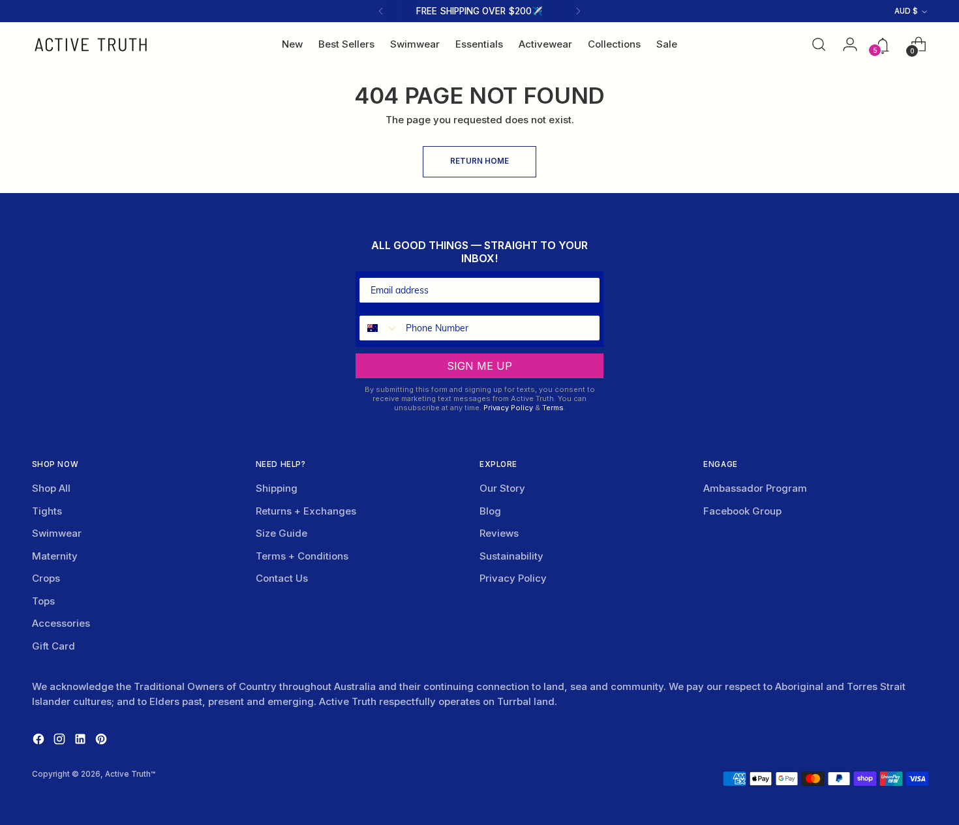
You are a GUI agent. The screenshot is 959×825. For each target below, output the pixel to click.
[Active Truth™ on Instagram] (60, 741)
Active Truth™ (130, 774)
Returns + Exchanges (306, 511)
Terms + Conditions (302, 556)
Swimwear (57, 533)
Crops (46, 578)
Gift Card (53, 646)
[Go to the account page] (846, 44)
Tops (43, 601)
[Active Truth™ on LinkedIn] (81, 741)
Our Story (502, 488)
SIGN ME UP (479, 365)
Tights (47, 511)
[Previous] (381, 11)
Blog (490, 511)
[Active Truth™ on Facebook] (40, 741)
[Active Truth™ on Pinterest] (102, 741)
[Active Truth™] (90, 44)
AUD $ (906, 11)
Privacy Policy (508, 407)
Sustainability (511, 556)
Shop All (51, 488)
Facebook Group (742, 511)
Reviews (499, 533)
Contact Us (282, 578)
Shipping (276, 488)
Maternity (55, 556)
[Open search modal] (819, 44)
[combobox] (379, 328)
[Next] (578, 11)
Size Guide (281, 533)
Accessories (61, 623)
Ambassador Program (755, 488)
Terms (553, 407)
